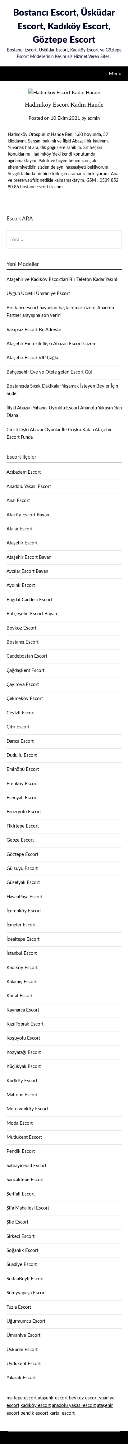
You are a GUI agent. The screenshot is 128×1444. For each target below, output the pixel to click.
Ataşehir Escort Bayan (29, 557)
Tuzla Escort (19, 1307)
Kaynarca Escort (23, 1010)
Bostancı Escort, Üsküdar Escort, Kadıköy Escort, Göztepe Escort (64, 26)
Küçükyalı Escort (24, 1066)
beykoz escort (83, 1398)
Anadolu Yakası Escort (29, 486)
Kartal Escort (20, 995)
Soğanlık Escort (22, 1250)
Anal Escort (18, 500)
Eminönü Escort (23, 769)
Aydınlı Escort (21, 585)
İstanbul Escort (22, 953)
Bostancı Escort (23, 642)
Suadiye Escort (22, 1264)
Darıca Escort (20, 741)
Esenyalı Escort (22, 797)
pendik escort (34, 1413)
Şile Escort (17, 1222)
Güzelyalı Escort (23, 882)
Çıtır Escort (18, 727)
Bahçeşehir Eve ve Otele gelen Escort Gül (49, 372)
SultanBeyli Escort (25, 1279)
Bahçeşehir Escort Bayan (32, 613)
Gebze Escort (20, 840)
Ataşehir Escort (22, 543)
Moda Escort (20, 1123)
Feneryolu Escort (24, 811)
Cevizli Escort (21, 713)
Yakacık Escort (21, 1377)
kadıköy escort (36, 1405)
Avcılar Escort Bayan (27, 571)
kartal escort (62, 1413)
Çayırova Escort (23, 684)
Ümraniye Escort (23, 1335)
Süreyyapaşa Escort (26, 1293)
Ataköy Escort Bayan (28, 515)
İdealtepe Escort (23, 939)
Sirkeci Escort (20, 1236)
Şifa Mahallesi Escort (28, 1208)
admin (94, 118)
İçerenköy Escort (24, 911)
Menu (115, 73)
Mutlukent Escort (24, 1137)
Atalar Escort (20, 529)
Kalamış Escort (22, 981)
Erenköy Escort (22, 783)
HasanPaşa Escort (25, 897)
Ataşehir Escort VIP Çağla (32, 357)
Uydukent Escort (24, 1363)
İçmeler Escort (21, 925)
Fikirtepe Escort (23, 826)
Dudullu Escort (22, 755)
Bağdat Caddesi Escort (29, 599)
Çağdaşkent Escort (25, 670)
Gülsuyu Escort (22, 868)
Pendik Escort (21, 1151)
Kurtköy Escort (22, 1081)
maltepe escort (22, 1398)
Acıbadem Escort (24, 472)
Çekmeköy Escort (25, 698)
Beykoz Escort (21, 628)
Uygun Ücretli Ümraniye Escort (38, 293)
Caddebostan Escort (27, 656)
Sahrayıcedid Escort (26, 1165)
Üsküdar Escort (22, 1349)
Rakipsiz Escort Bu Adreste (34, 329)
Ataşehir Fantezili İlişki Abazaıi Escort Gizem (51, 343)
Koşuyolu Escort (23, 1038)
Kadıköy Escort (22, 967)
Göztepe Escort (22, 854)
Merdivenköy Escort (27, 1109)
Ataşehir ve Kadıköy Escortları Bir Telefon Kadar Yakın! (62, 279)
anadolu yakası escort (74, 1405)
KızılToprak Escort (25, 1024)
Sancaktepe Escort (25, 1179)
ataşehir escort (53, 1398)
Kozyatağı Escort (24, 1052)
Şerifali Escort (21, 1194)
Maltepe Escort (22, 1095)
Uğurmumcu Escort (26, 1321)
